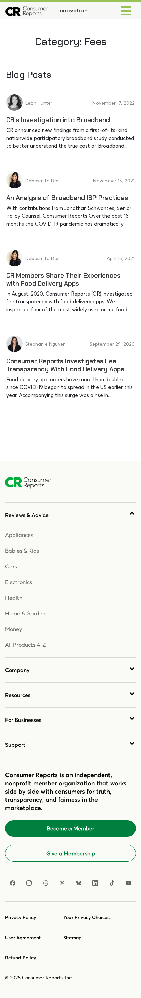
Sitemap (72, 938)
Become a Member (70, 828)
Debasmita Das (42, 180)
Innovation (73, 10)
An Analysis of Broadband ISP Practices (67, 198)
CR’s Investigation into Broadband (58, 120)
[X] (62, 882)
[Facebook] (12, 882)
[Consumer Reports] (26, 10)
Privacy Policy (20, 917)
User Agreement (23, 938)
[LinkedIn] (95, 882)
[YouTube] (128, 882)
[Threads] (45, 882)
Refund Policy (20, 958)
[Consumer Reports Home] (31, 483)
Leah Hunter (38, 103)
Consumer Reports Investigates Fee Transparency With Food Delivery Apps (65, 365)
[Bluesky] (78, 882)
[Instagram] (29, 882)
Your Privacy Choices (86, 917)
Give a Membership (70, 853)
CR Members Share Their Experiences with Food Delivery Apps (63, 279)
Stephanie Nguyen (45, 344)
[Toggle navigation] (126, 10)
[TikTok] (111, 882)
